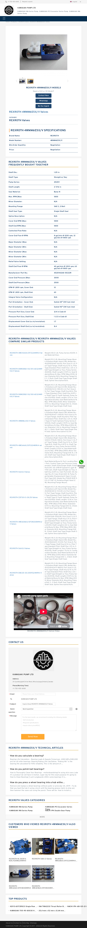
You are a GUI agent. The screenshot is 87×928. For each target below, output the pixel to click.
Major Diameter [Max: (18, 242)
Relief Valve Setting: (17, 262)
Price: (11, 150)
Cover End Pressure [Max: (19, 278)
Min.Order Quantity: (17, 145)
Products (14, 22)
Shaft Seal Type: (15, 211)
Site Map (26, 923)
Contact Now (43, 95)
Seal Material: (14, 192)
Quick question (12, 710)
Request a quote (27, 2)
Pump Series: (14, 182)
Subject (12, 704)
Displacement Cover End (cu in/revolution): (27, 322)
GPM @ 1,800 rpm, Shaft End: (21, 292)
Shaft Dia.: (13, 172)
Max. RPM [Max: (15, 197)
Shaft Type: (13, 177)
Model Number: (15, 140)
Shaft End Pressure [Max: (19, 283)
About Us (9, 923)
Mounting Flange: (16, 206)
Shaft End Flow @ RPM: (18, 266)
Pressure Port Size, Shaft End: (21, 317)
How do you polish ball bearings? (27, 769)
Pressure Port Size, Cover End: (21, 312)
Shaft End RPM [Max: (17, 226)
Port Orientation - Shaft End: (21, 307)
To (11, 699)
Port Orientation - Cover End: (21, 302)
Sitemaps (33, 923)
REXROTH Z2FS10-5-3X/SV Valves (24, 497)
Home (7, 22)
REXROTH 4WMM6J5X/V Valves (23, 421)
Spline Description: (17, 216)
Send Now (33, 736)
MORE (42, 817)
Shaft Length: (14, 187)
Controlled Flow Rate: (18, 231)
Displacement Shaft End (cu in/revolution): (27, 326)
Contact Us (18, 923)
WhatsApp (43, 101)
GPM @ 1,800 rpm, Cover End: (21, 287)
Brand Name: (14, 136)
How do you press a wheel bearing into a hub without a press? (38, 782)
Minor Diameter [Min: (17, 257)
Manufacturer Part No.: (18, 273)
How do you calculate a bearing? (27, 756)
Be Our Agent (43, 106)
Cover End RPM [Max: (18, 221)
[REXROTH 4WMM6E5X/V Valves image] (43, 52)
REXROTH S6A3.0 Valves (20, 472)
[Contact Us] (81, 464)
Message (13, 716)
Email (12, 694)
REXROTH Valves (24, 22)
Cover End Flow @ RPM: (18, 236)
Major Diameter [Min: (17, 247)
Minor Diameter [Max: (18, 252)
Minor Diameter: (15, 202)
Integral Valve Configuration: (21, 297)
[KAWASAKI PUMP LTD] (9, 10)
